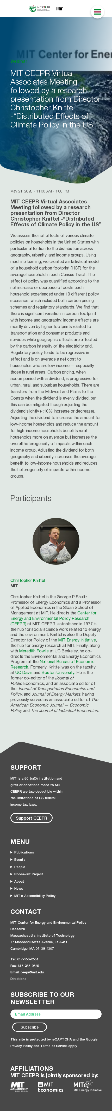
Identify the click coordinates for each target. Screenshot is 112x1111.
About (19, 881)
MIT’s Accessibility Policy (34, 896)
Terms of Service (53, 1046)
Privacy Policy (21, 1046)
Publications (24, 852)
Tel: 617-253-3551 (24, 959)
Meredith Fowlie (34, 650)
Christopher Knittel (27, 580)
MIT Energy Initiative (77, 640)
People (19, 867)
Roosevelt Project (28, 874)
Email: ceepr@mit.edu (27, 972)
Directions (18, 979)
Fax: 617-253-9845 (24, 966)
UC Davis (24, 672)
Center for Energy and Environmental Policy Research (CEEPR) (53, 618)
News (18, 888)
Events (20, 859)
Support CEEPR (31, 817)
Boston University (57, 672)
